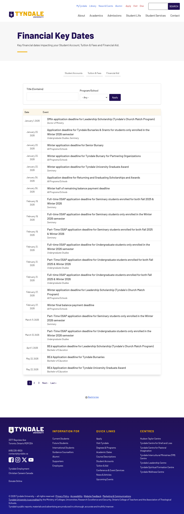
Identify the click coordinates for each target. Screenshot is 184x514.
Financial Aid (112, 73)
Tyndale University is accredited (24, 499)
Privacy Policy (62, 496)
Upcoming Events (104, 479)
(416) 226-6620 (15, 450)
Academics (96, 15)
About (81, 15)
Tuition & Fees (94, 73)
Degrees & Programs (106, 447)
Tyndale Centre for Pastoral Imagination (153, 449)
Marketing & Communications (117, 496)
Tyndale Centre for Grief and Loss (156, 443)
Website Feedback (92, 496)
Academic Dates (104, 452)
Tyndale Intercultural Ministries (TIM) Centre (157, 456)
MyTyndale (81, 5)
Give (142, 5)
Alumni (118, 5)
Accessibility (76, 496)
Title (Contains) (35, 89)
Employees (57, 465)
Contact (175, 15)
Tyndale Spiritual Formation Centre (157, 467)
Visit (135, 5)
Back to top (93, 397)
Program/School (89, 90)
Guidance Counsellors (62, 452)
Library (92, 5)
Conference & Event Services (110, 470)
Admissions (114, 15)
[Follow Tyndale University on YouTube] (30, 460)
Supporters (57, 461)
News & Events (106, 5)
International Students (63, 447)
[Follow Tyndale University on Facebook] (11, 460)
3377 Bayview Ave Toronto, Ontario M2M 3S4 (21, 441)
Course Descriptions (106, 456)
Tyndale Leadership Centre (153, 462)
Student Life (133, 15)
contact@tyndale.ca (18, 453)
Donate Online (15, 481)
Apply (128, 5)
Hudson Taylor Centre (150, 438)
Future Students (60, 443)
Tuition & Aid (102, 465)
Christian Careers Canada (21, 473)
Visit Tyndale (102, 443)
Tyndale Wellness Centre (152, 471)
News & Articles (103, 474)
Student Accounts (74, 73)
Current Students (60, 438)
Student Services (155, 15)
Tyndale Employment (19, 468)
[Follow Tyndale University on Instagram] (17, 460)
